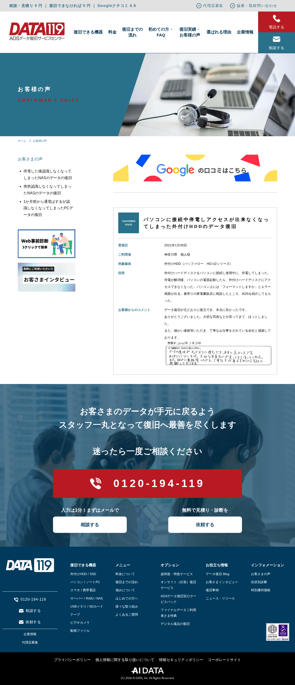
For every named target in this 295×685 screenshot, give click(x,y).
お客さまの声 (260, 574)
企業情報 (245, 32)
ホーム (22, 140)
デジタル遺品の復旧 (175, 624)
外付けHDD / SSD (83, 574)
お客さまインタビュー (222, 582)
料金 (112, 32)
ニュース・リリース (220, 598)
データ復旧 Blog (217, 574)
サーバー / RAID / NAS (86, 598)
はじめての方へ (126, 598)
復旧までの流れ (132, 32)
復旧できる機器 (88, 32)
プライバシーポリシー (72, 660)
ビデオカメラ (80, 622)
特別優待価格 (260, 590)
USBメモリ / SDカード (86, 606)
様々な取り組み (126, 606)
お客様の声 (40, 140)
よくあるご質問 (126, 614)
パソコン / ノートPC (85, 582)
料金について (125, 574)
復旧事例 (212, 590)
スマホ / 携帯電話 (83, 590)
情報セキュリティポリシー (181, 660)
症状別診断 (259, 582)
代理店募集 (213, 6)
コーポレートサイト (224, 660)
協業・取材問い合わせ (257, 6)
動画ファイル (80, 630)
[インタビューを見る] (45, 275)
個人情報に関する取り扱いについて (124, 660)
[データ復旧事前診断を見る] (45, 241)
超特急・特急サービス (177, 574)
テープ (75, 614)
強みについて (125, 590)
